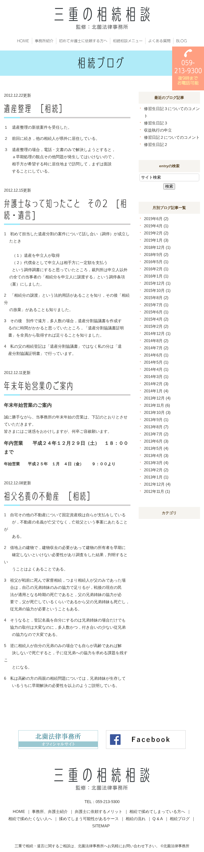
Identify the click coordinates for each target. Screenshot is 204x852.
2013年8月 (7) (156, 427)
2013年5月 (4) (156, 448)
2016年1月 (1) (156, 276)
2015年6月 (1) (156, 312)
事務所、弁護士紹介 (50, 811)
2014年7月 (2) (156, 348)
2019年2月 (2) (156, 233)
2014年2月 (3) (156, 383)
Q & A (157, 818)
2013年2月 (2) (156, 470)
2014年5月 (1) (156, 362)
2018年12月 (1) (157, 247)
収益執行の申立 (158, 130)
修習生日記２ (156, 144)
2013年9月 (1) (156, 419)
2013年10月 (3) (157, 412)
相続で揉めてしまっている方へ (157, 811)
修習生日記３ (156, 123)
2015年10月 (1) (157, 290)
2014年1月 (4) (156, 391)
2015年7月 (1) (156, 305)
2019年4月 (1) (156, 226)
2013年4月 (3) (156, 455)
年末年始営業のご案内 (39, 386)
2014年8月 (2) (156, 340)
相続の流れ (136, 818)
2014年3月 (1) (156, 376)
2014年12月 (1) (157, 333)
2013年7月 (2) (156, 434)
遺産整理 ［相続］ (35, 108)
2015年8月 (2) (156, 297)
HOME (19, 811)
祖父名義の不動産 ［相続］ (49, 496)
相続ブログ (180, 818)
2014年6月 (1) (156, 355)
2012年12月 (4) (157, 484)
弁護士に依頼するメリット (98, 811)
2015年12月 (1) (157, 283)
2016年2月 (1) (156, 269)
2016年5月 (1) (156, 261)
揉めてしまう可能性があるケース (89, 818)
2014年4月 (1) (156, 369)
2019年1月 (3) (156, 240)
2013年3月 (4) (156, 462)
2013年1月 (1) (156, 477)
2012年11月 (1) (157, 491)
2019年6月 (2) (156, 218)
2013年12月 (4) (157, 398)
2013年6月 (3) (156, 441)
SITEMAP (101, 826)
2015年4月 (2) (156, 319)
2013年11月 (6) (157, 405)
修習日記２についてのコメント (172, 137)
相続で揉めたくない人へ (30, 818)
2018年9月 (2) (156, 254)
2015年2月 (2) (156, 326)
